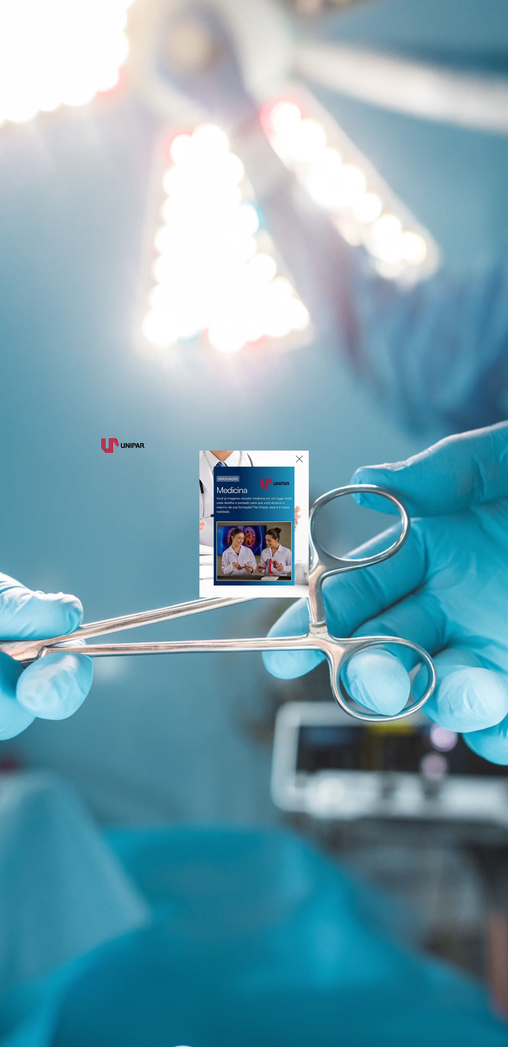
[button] (299, 459)
